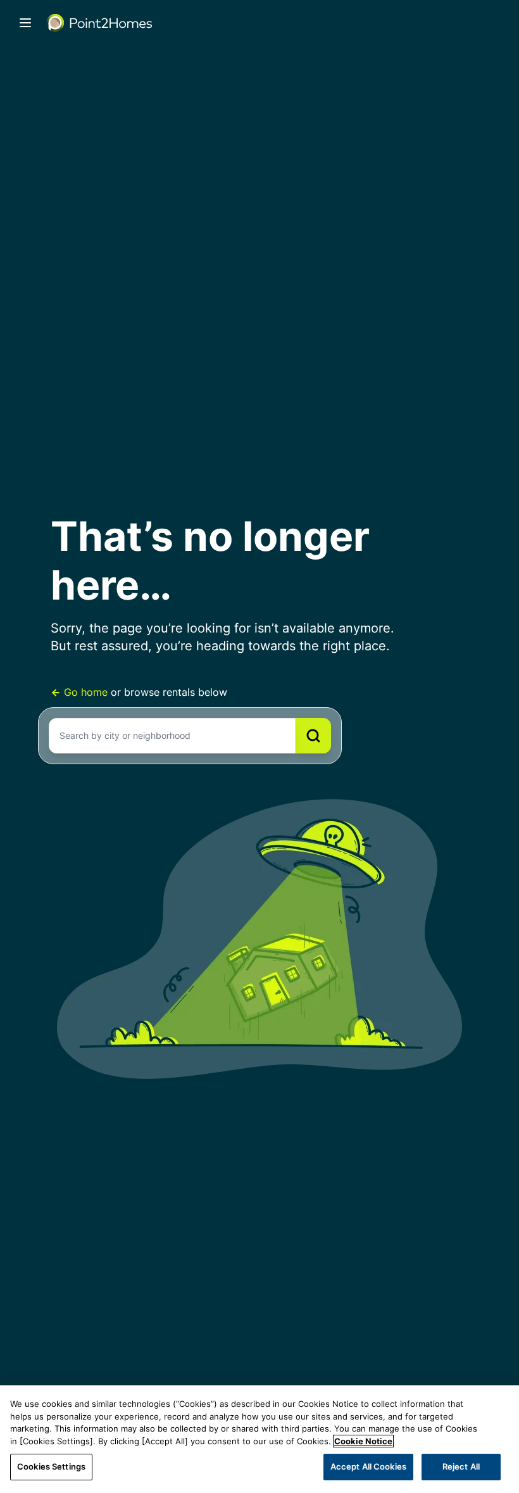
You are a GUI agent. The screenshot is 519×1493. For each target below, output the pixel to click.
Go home (86, 692)
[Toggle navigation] (25, 23)
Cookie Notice (363, 1441)
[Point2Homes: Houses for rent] (100, 22)
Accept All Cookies (368, 1466)
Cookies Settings (51, 1466)
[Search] (313, 735)
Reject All (461, 1466)
